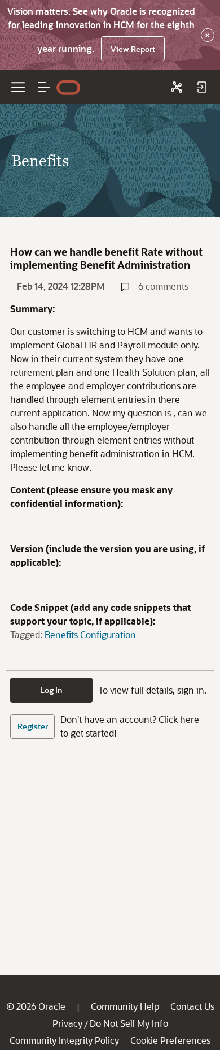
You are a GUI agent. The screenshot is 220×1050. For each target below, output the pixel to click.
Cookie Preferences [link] (170, 1040)
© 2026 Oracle (35, 1006)
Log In (51, 690)
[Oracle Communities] (176, 87)
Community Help (125, 1006)
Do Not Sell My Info (129, 1023)
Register (32, 726)
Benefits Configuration (90, 634)
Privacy (67, 1023)
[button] (44, 87)
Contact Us (192, 1006)
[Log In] (201, 87)
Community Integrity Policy (64, 1040)
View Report (133, 49)
